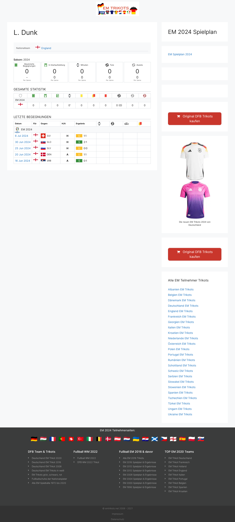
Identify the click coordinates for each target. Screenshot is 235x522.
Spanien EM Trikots (180, 392)
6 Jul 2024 (21, 135)
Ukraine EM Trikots (180, 414)
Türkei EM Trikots (179, 403)
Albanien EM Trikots (181, 289)
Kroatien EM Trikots (180, 332)
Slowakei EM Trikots (181, 381)
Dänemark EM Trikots (181, 300)
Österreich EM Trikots (182, 343)
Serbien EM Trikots (180, 376)
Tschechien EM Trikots (182, 398)
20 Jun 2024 (23, 154)
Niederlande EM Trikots (183, 338)
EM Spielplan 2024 (180, 54)
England (46, 48)
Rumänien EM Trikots (181, 360)
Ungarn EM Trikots (180, 409)
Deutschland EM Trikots (183, 305)
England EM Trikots (180, 311)
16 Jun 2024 (22, 160)
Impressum (117, 513)
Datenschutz (117, 519)
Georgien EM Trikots (181, 322)
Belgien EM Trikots (180, 294)
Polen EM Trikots (178, 349)
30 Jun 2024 (23, 142)
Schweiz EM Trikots (180, 370)
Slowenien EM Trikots (182, 387)
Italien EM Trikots (179, 327)
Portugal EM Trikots (180, 354)
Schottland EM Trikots (182, 365)
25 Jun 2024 (23, 148)
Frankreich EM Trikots (182, 316)
